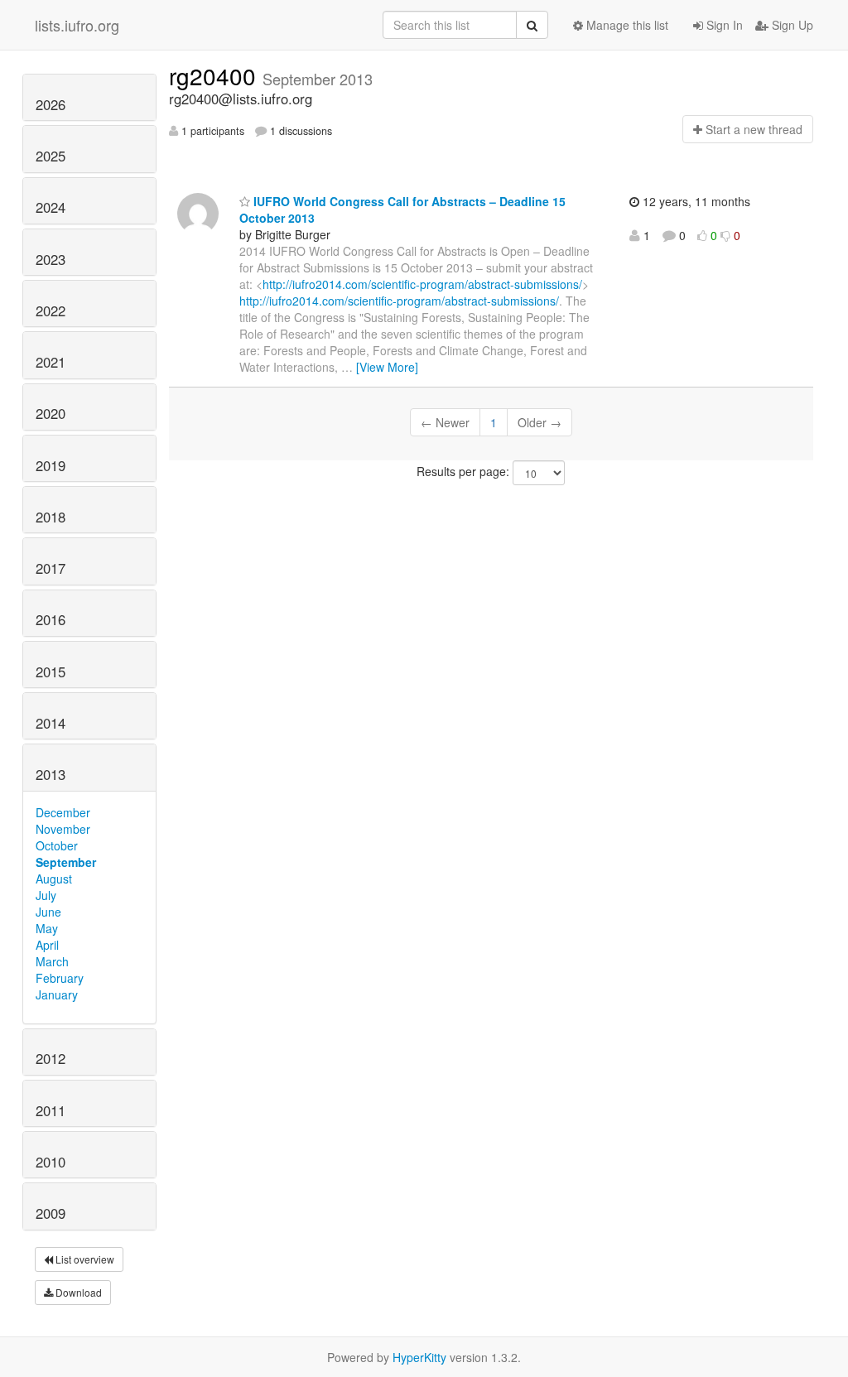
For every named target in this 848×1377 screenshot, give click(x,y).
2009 (50, 1213)
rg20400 (216, 75)
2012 (50, 1058)
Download (77, 1292)
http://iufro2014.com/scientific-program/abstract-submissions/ (422, 284)
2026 (50, 104)
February (60, 978)
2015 (50, 671)
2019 (50, 465)
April (47, 944)
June (48, 911)
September (66, 862)
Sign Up (790, 25)
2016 (50, 619)
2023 (50, 259)
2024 (50, 207)
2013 (50, 774)
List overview (83, 1259)
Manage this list (625, 25)
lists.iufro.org (77, 25)
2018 (50, 517)
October (57, 845)
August (54, 878)
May (47, 928)
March (52, 961)
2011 (50, 1110)
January (57, 994)
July (46, 895)
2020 (50, 413)
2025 (50, 156)
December (63, 812)
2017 (50, 568)
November (63, 829)
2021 (50, 362)
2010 (50, 1162)
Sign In (723, 25)
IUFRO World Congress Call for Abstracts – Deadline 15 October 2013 (402, 209)
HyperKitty (419, 1357)
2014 (50, 723)
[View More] (387, 367)
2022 (50, 310)
